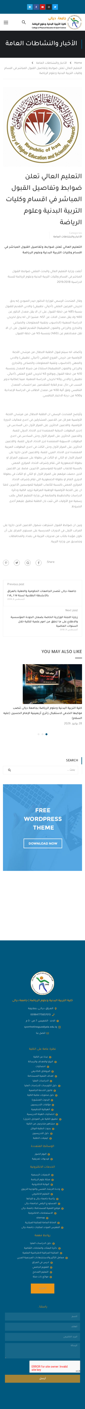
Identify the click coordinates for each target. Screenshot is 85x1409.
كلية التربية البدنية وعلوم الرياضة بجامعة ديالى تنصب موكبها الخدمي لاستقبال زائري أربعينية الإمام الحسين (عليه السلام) (42, 713)
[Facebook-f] (36, 7)
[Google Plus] (28, 563)
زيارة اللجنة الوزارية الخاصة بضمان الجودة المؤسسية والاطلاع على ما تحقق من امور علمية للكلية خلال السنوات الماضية (44, 622)
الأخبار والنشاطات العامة (51, 63)
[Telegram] (30, 7)
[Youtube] (42, 7)
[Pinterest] (6, 563)
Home (78, 63)
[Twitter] (55, 7)
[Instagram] (49, 7)
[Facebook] (39, 563)
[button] (46, 734)
